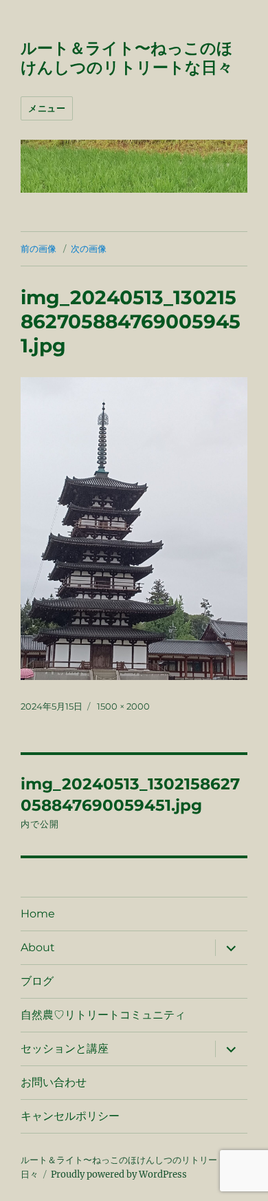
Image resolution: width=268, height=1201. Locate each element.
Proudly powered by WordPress (119, 1174)
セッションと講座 (65, 1048)
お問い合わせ (54, 1082)
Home (38, 913)
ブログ (37, 981)
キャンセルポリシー (70, 1116)
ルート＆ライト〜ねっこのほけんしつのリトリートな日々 (127, 58)
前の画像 (38, 248)
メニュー (46, 108)
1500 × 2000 (123, 706)
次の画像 (89, 248)
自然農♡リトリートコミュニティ (103, 1014)
